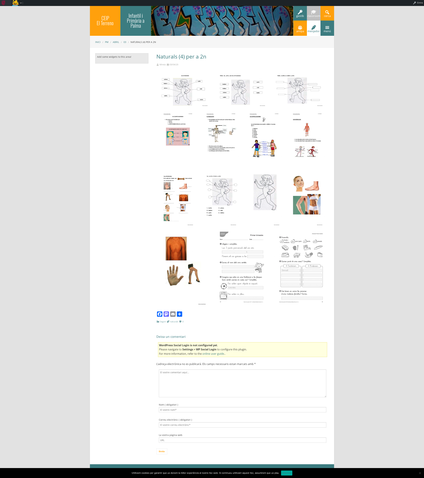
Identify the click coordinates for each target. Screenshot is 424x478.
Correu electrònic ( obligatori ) (175, 419)
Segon (163, 321)
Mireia (162, 64)
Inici (98, 42)
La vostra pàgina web (170, 435)
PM (106, 42)
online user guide (213, 354)
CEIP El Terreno (105, 20)
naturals (174, 321)
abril (116, 42)
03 (125, 42)
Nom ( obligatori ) (168, 404)
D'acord (287, 473)
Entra (420, 2)
